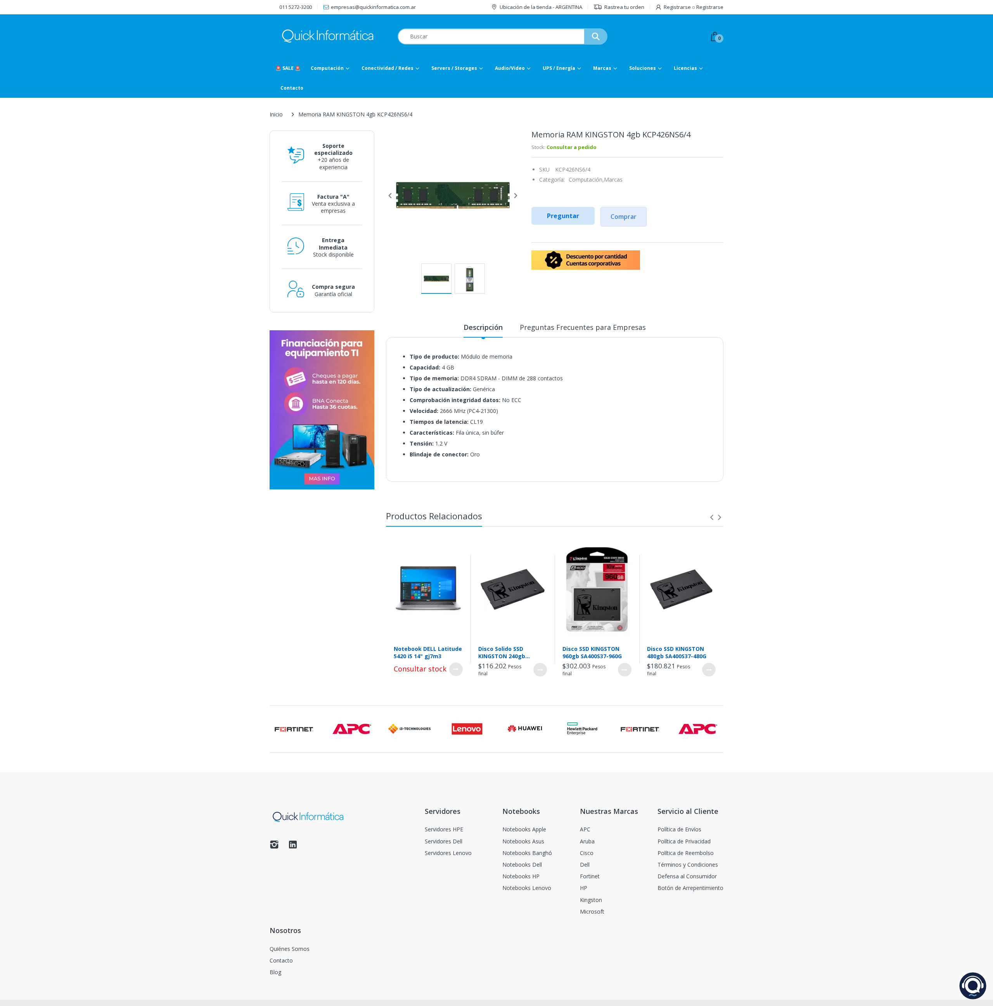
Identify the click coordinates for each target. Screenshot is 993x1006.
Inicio (276, 114)
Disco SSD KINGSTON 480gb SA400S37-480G (676, 652)
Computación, (586, 179)
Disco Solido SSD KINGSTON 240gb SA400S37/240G (501, 652)
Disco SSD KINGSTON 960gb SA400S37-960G (592, 652)
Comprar (624, 216)
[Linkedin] (293, 846)
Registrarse (677, 6)
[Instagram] (274, 846)
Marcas (613, 179)
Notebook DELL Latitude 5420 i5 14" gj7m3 (428, 652)
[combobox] (502, 36)
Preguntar (563, 216)
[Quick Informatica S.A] (328, 36)
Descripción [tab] (483, 327)
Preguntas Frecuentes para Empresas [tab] (583, 327)
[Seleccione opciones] (456, 669)
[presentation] (712, 517)
